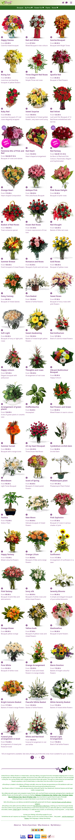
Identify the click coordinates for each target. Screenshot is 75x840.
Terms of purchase (29, 825)
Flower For (38, 8)
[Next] (43, 757)
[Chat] (67, 2)
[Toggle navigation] (71, 3)
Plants (48, 8)
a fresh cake (16, 809)
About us (17, 825)
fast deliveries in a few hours (41, 806)
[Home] (63, 2)
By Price (28, 8)
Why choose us (43, 825)
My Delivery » (56, 825)
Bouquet (20, 8)
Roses (54, 8)
